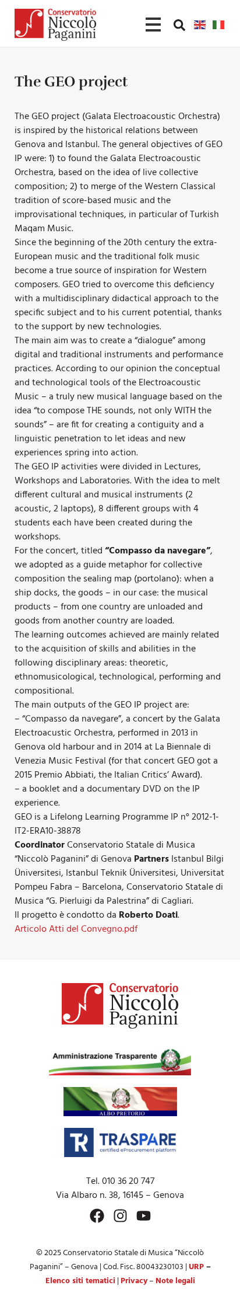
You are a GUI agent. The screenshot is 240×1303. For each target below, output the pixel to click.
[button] (179, 24)
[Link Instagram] (120, 1215)
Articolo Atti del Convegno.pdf (76, 929)
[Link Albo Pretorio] (120, 1101)
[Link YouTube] (143, 1215)
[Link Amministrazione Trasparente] (120, 1060)
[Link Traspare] (119, 1142)
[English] (200, 24)
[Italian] (219, 24)
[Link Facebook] (97, 1215)
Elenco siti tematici (80, 1281)
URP (196, 1267)
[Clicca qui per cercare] (179, 25)
